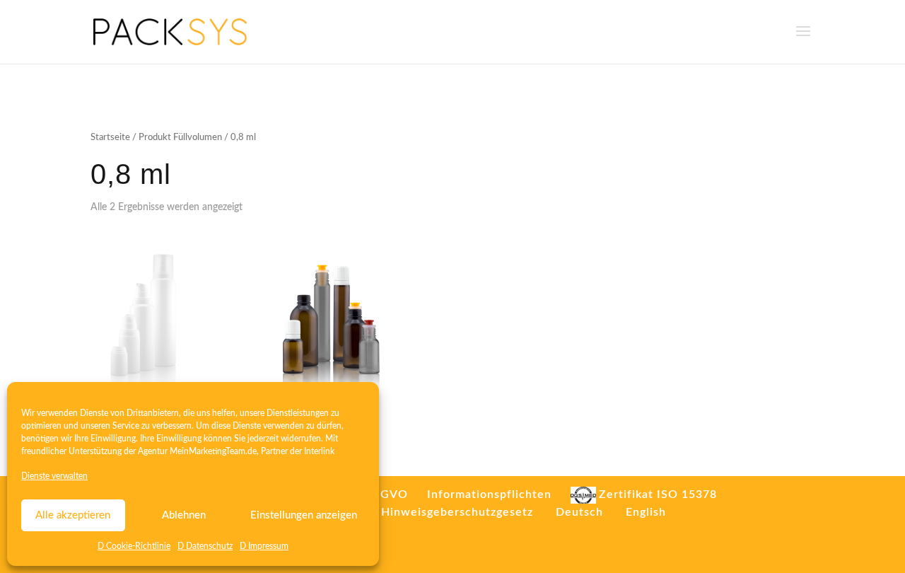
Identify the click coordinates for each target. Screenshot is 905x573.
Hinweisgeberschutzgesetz (457, 512)
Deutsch (579, 512)
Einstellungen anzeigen (303, 515)
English (646, 512)
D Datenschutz (205, 546)
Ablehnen (184, 515)
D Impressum (264, 546)
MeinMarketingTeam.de (213, 451)
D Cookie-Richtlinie (134, 546)
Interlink (319, 451)
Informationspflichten (489, 494)
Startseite (110, 137)
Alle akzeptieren (72, 515)
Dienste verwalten (54, 476)
